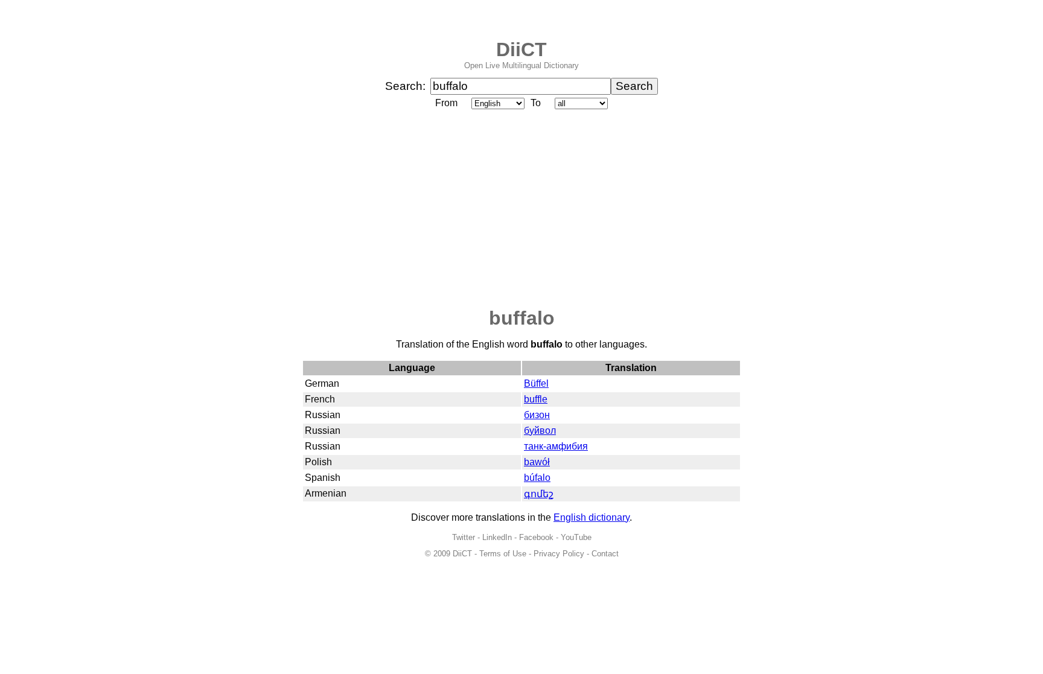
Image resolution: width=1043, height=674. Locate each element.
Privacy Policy (559, 553)
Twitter (463, 537)
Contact (605, 553)
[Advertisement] (521, 209)
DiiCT (521, 49)
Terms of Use (502, 553)
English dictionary (591, 517)
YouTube (576, 537)
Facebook (536, 537)
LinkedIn (497, 537)
